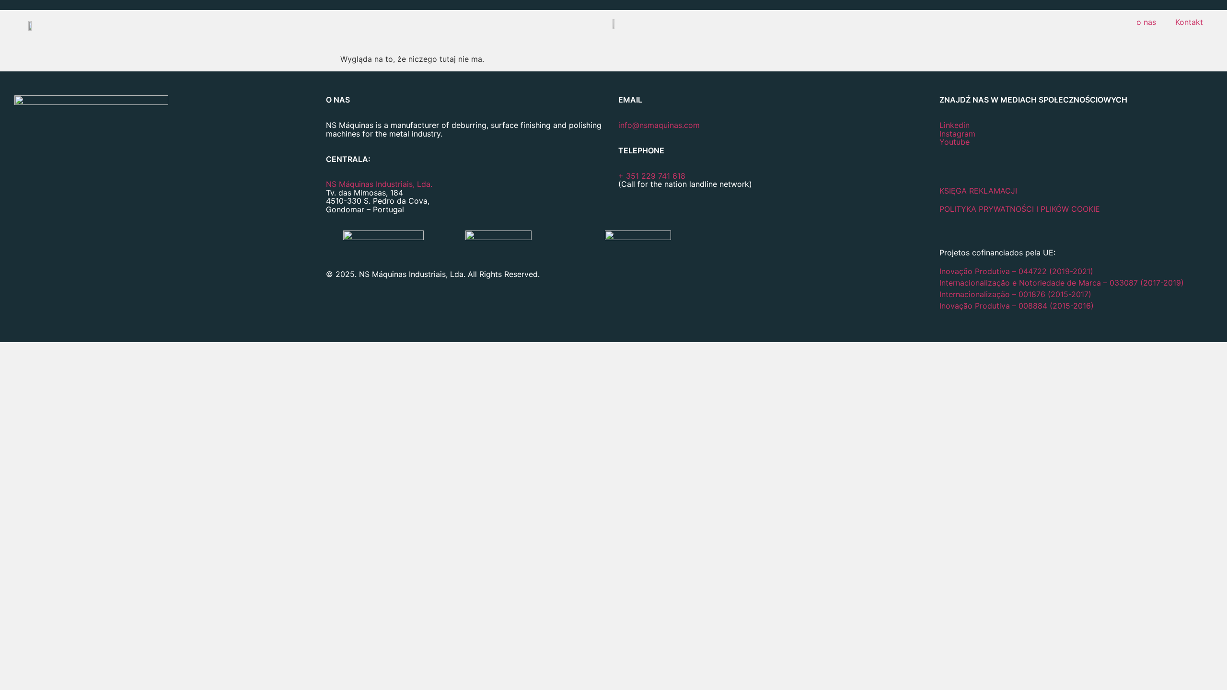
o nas (1146, 22)
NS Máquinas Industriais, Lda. (379, 184)
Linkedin (954, 125)
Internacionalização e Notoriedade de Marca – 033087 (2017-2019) (1061, 283)
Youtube (954, 142)
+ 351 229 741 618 (651, 176)
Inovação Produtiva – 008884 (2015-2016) (1016, 305)
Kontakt (1189, 22)
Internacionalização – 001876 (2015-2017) (1015, 294)
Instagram (957, 133)
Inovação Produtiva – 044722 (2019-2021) (1017, 271)
